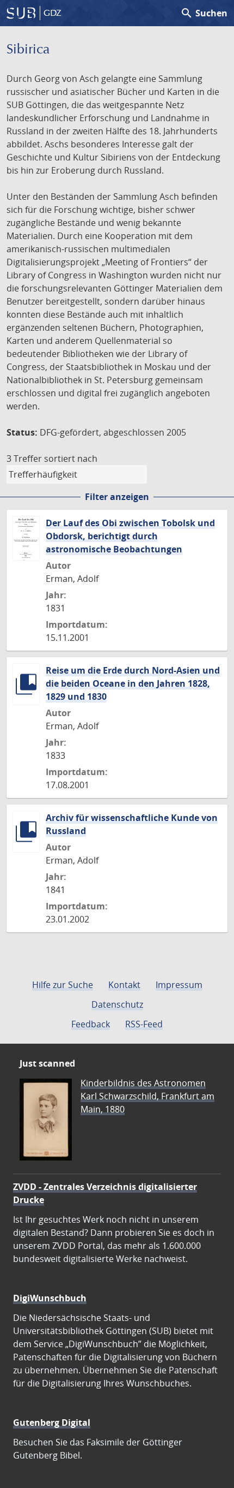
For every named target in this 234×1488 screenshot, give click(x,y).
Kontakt (124, 985)
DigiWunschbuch (50, 1298)
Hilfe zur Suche (62, 985)
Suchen (203, 13)
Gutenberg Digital (51, 1422)
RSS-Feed (144, 1024)
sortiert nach (70, 459)
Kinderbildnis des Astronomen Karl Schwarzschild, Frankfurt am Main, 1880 (147, 1096)
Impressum (179, 985)
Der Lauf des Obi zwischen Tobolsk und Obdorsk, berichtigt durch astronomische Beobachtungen (130, 536)
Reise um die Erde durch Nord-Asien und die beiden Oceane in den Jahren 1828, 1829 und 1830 (133, 683)
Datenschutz (117, 1004)
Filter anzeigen (117, 497)
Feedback (90, 1024)
